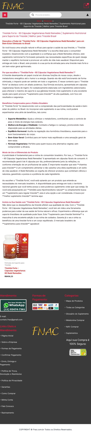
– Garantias (5, 387)
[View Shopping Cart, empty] (86, 5)
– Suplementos (71, 333)
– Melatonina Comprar (74, 320)
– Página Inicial (6, 335)
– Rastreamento (7, 413)
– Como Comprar (8, 393)
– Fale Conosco (7, 406)
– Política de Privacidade (11, 380)
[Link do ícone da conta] (87, 15)
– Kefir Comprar (72, 326)
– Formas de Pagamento (11, 348)
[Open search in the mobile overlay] (45, 15)
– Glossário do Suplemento (77, 314)
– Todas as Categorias (75, 307)
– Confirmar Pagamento (10, 355)
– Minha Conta (6, 400)
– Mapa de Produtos (74, 301)
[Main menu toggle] (4, 14)
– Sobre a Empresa (8, 342)
